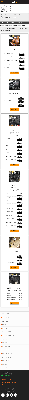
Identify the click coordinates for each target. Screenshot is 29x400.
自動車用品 (5, 321)
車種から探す (5, 314)
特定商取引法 (5, 360)
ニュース (4, 339)
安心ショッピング (6, 357)
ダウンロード (5, 350)
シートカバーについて (8, 353)
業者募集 (4, 364)
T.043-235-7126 (7, 379)
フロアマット (5, 317)
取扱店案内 (5, 342)
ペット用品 (5, 368)
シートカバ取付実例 (7, 332)
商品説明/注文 (14, 72)
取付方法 (4, 328)
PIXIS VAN (13, 22)
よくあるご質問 (6, 346)
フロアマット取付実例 (8, 335)
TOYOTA (7, 22)
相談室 (4, 324)
